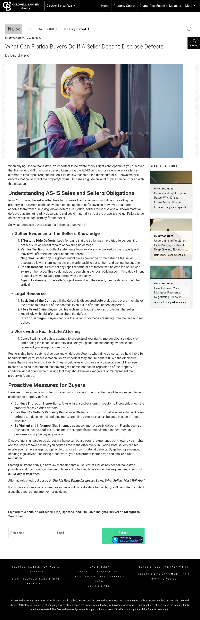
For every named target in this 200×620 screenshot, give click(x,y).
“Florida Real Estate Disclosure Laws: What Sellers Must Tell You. (97, 480)
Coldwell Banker (26, 567)
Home (105, 6)
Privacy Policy (176, 567)
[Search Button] (189, 29)
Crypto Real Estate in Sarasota (160, 6)
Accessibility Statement (158, 574)
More (190, 8)
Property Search (124, 6)
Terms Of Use (150, 567)
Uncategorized (14, 38)
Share (194, 46)
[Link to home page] (23, 6)
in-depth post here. (26, 474)
